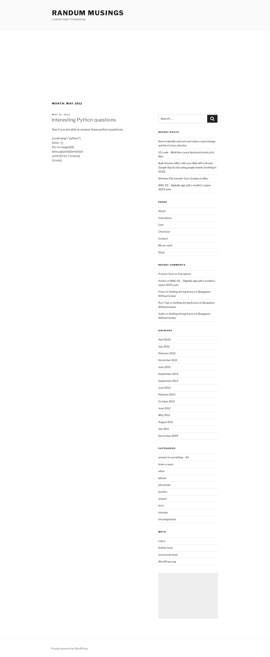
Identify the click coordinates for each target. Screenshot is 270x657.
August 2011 (165, 422)
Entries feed (165, 547)
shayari (162, 498)
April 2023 (164, 339)
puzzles (162, 491)
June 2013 (164, 387)
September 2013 (168, 380)
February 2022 (166, 353)
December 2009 (168, 435)
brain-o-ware (165, 464)
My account (165, 245)
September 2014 (168, 373)
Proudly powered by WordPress (69, 648)
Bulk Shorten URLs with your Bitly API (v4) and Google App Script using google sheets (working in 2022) (187, 167)
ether (161, 471)
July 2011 (163, 428)
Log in (161, 540)
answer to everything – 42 (173, 457)
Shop (161, 252)
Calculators (165, 217)
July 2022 (164, 346)
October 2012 (166, 401)
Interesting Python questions (84, 120)
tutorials (163, 512)
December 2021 (167, 360)
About (161, 211)
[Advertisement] (135, 58)
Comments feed (167, 554)
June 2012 (164, 408)
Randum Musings (88, 13)
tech (161, 505)
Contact (163, 238)
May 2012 (164, 415)
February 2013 (166, 394)
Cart (160, 224)
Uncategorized (167, 519)
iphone (162, 478)
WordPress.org (167, 561)
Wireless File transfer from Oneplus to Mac (183, 178)
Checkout (164, 231)
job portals (164, 484)
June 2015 (164, 367)
